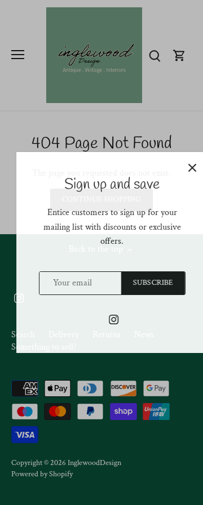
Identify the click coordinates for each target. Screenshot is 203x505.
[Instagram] (103, 319)
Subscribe (143, 283)
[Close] (182, 167)
